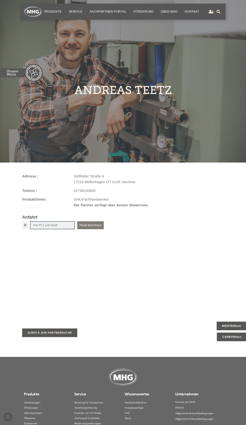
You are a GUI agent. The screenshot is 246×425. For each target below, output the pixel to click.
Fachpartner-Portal (108, 11)
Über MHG (169, 11)
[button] (8, 417)
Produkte (53, 11)
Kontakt (192, 11)
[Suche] (218, 11)
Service (76, 11)
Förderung (143, 11)
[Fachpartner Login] (210, 11)
